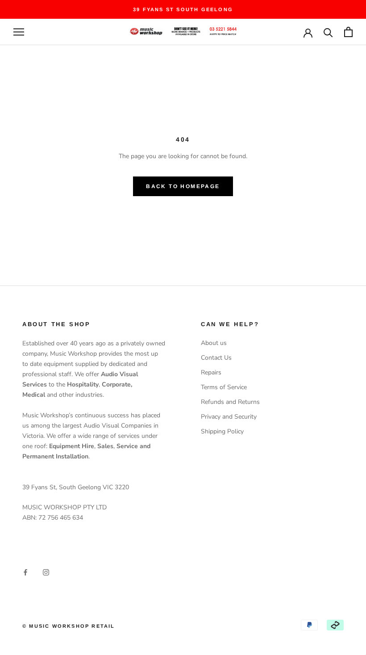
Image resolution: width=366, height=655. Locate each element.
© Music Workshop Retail (68, 626)
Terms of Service (224, 387)
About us (214, 343)
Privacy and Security (229, 416)
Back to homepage (183, 186)
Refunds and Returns (230, 402)
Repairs (211, 372)
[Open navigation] (18, 32)
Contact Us (216, 357)
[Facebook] (25, 572)
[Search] (328, 32)
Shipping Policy (222, 431)
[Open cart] (348, 32)
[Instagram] (46, 572)
